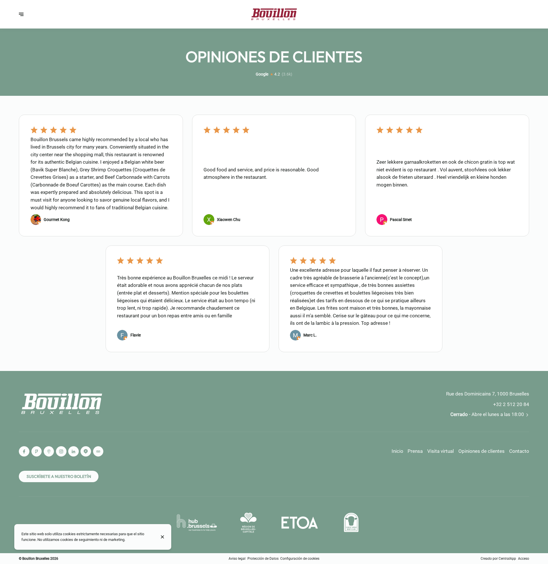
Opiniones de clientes (481, 451)
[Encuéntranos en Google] (49, 451)
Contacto (519, 451)
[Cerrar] (162, 537)
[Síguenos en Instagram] (61, 451)
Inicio (397, 451)
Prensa (415, 451)
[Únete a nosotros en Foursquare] (36, 451)
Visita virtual (440, 451)
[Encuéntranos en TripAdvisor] (98, 451)
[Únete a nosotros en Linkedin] (73, 451)
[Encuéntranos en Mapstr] (85, 451)
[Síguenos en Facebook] (24, 451)
